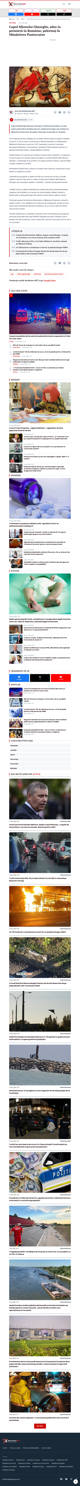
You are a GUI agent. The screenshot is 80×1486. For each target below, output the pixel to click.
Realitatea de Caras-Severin (41, 1463)
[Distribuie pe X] (69, 112)
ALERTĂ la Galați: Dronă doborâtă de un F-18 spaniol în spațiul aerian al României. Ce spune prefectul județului (39, 1038)
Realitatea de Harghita (58, 1463)
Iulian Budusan (65, 875)
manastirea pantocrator (53, 274)
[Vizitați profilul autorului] (11, 112)
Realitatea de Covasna (9, 1463)
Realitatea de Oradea (24, 1463)
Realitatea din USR (62, 1460)
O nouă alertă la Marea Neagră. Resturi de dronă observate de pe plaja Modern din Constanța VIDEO (41, 252)
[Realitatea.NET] (17, 4)
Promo (15, 372)
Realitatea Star (20, 1460)
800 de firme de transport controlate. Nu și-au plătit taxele (36, 345)
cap (12, 274)
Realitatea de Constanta (9, 1466)
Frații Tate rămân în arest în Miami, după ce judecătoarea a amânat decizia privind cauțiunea (47, 659)
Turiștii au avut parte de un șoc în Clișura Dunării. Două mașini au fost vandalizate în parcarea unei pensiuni (38, 1145)
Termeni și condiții (15, 1448)
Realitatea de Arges (38, 1466)
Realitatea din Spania (8, 1470)
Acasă (12, 19)
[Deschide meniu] (69, 4)
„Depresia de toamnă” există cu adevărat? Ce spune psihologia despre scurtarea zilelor (45, 533)
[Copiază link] (55, 112)
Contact (4, 1448)
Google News (50, 280)
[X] (48, 14)
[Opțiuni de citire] (75, 1481)
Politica (15, 364)
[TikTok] (64, 14)
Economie (16, 347)
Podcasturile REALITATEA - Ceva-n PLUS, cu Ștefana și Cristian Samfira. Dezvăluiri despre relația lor (38, 369)
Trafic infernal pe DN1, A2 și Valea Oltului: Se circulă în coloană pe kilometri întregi (41, 242)
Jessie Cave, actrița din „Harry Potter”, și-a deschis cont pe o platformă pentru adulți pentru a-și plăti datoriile (46, 438)
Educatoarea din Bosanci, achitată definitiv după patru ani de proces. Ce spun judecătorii (47, 629)
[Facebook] (16, 14)
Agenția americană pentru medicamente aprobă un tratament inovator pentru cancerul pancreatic (45, 543)
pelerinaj (37, 274)
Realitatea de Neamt (48, 1460)
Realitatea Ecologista (33, 1460)
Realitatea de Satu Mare (66, 1466)
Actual (22, 19)
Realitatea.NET (28, 111)
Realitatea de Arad (24, 1466)
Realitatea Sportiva (8, 1460)
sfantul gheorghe (23, 274)
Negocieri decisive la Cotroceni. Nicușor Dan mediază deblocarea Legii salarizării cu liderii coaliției (45, 721)
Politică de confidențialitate (31, 1448)
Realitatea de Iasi (52, 1466)
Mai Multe (40, 1426)
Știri (18, 19)
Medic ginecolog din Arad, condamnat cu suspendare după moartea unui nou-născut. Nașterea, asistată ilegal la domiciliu (39, 620)
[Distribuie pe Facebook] (60, 112)
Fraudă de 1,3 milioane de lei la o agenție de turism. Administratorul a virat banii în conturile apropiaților (40, 1199)
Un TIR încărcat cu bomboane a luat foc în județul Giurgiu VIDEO (42, 247)
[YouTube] (32, 14)
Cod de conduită (46, 1448)
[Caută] (64, 4)
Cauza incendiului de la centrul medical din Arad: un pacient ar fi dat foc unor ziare (44, 690)
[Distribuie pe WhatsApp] (64, 112)
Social (11, 341)
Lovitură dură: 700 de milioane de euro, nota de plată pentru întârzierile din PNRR (45, 710)
